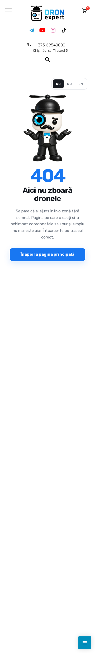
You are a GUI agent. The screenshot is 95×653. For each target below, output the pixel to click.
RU (69, 84)
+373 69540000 (50, 48)
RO (58, 84)
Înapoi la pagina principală (47, 254)
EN (80, 84)
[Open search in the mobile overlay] (47, 59)
